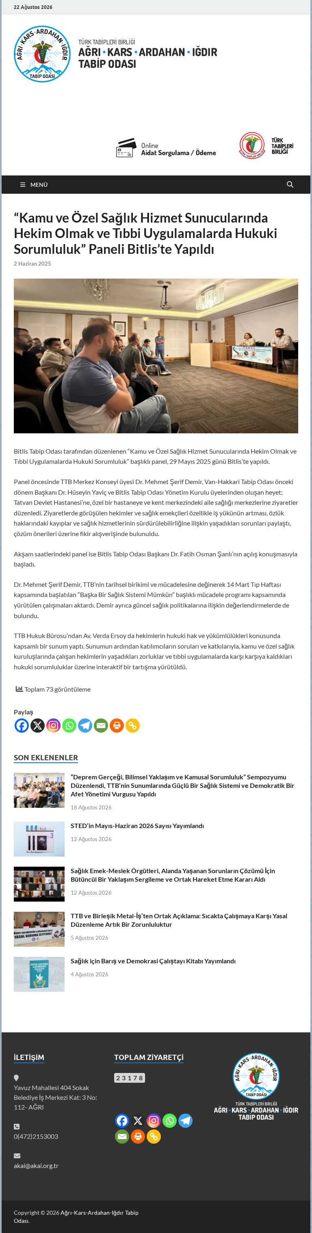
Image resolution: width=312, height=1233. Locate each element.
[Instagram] (53, 725)
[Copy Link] (133, 725)
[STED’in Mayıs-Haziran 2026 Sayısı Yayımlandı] (39, 826)
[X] (37, 725)
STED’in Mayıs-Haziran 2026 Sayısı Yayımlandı (137, 825)
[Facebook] (22, 725)
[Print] (117, 725)
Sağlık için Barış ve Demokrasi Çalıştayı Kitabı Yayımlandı (153, 961)
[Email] (101, 725)
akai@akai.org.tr (36, 1165)
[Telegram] (85, 725)
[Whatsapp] (69, 725)
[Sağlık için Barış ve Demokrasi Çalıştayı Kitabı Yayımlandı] (39, 961)
